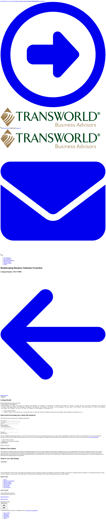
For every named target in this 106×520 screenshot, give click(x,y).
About (4, 479)
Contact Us (18, 128)
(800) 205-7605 (4, 499)
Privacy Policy (6, 513)
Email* (2, 423)
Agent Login (6, 486)
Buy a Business (7, 487)
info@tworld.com (5, 496)
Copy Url (3, 396)
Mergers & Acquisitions (8, 480)
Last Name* (3, 422)
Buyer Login (12, 128)
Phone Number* (4, 425)
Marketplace (6, 515)
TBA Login (6, 514)
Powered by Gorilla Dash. (32, 510)
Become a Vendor (7, 483)
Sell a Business (6, 484)
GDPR (5, 518)
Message (3, 432)
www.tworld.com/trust (93, 437)
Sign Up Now (4, 461)
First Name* (3, 420)
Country (2, 426)
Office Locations (7, 482)
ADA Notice (6, 516)
